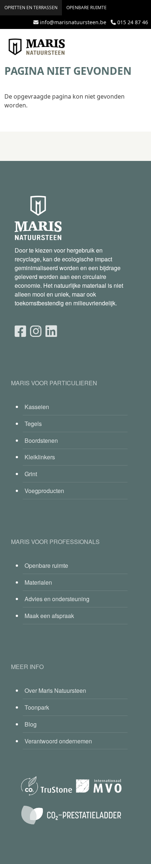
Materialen (38, 582)
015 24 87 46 (132, 22)
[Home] (36, 47)
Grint (31, 474)
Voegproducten (44, 490)
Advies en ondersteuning (57, 599)
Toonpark (37, 707)
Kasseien (37, 406)
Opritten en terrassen (31, 7)
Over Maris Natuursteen (55, 690)
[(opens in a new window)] (20, 330)
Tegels (33, 423)
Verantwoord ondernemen (58, 741)
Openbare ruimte (86, 7)
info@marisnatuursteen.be (73, 22)
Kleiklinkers (40, 457)
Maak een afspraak (49, 615)
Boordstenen (41, 440)
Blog (31, 724)
